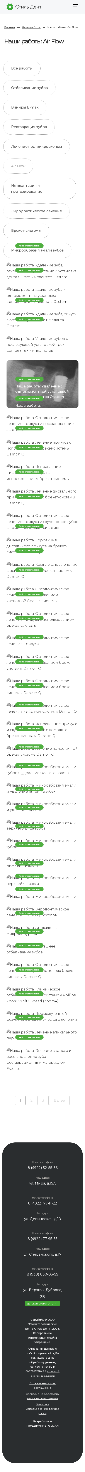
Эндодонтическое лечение (36, 211)
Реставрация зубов (29, 127)
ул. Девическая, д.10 (42, 1219)
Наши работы (31, 27)
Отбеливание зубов (29, 88)
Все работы (22, 68)
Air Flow (18, 166)
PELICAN (53, 1425)
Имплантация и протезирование (26, 189)
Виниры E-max (25, 107)
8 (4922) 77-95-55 (42, 1239)
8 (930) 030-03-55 (42, 1274)
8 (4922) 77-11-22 (42, 1203)
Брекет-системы (26, 230)
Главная (9, 27)
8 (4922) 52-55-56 (43, 1168)
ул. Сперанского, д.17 (42, 1254)
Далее (59, 1100)
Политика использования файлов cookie (42, 1409)
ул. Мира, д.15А (42, 1183)
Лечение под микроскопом (36, 147)
